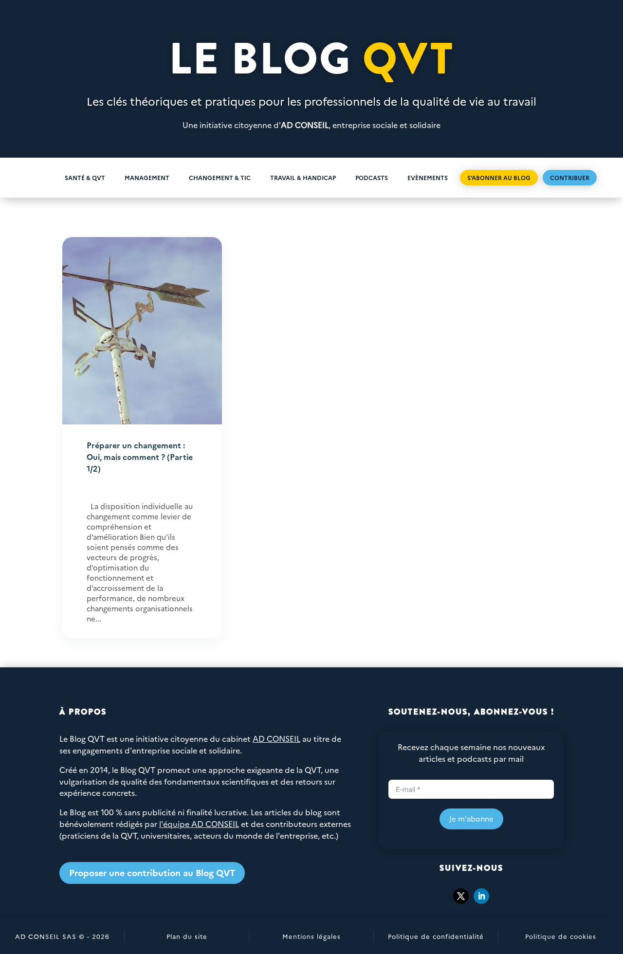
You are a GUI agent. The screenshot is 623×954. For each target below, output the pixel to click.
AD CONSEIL (305, 124)
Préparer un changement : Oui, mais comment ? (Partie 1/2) (140, 457)
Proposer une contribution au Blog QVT (152, 872)
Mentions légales (311, 936)
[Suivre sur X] (461, 896)
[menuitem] (39, 177)
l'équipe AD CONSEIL (199, 823)
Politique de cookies (560, 936)
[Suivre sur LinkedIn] (481, 896)
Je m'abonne (471, 818)
